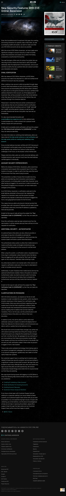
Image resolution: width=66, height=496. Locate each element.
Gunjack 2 (3, 476)
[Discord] (16, 431)
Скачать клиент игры (6, 444)
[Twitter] (6, 431)
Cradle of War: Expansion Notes (59, 59)
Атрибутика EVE (5, 481)
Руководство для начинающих (8, 451)
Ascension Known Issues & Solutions (15, 389)
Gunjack (3, 474)
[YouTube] (9, 431)
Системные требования (6, 449)
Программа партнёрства (38, 458)
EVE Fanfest (4, 478)
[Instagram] (19, 431)
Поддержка (35, 444)
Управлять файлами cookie (39, 480)
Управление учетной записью (40, 441)
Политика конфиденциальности (40, 476)
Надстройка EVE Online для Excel (9, 453)
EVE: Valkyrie (4, 471)
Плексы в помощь (37, 461)
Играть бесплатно (5, 441)
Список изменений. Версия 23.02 (59, 68)
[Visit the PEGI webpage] (62, 489)
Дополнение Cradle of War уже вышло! (59, 51)
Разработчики (36, 451)
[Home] (33, 3)
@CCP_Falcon (8, 412)
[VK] (22, 431)
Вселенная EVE (4, 469)
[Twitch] (12, 431)
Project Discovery (5, 483)
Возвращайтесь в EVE (38, 456)
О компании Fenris (37, 471)
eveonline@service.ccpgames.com (11, 119)
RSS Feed (35, 478)
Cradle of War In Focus (59, 77)
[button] (62, 2)
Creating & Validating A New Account (15, 382)
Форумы (35, 449)
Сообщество (36, 446)
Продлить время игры (6, 446)
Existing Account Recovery (12, 387)
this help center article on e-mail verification (22, 137)
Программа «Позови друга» (39, 453)
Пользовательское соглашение (40, 473)
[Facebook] (2, 431)
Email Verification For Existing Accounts (16, 385)
